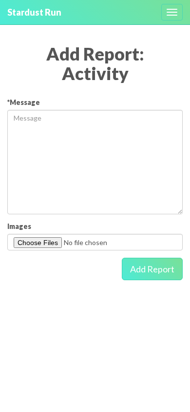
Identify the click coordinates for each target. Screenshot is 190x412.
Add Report (152, 269)
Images (19, 226)
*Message (23, 102)
